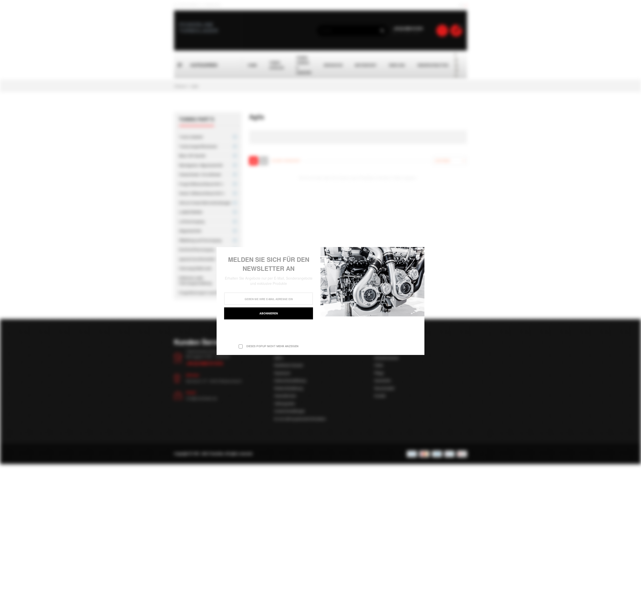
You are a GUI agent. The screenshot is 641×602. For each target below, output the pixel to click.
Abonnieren (268, 313)
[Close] (421, 250)
